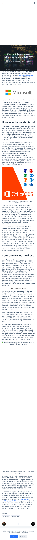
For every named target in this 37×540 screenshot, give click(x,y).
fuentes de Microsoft (25, 75)
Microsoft (6, 516)
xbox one (15, 516)
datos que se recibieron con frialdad (15, 500)
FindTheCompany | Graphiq (18, 288)
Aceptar (14, 536)
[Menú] (34, 3)
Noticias (28, 61)
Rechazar (22, 536)
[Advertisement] (18, 25)
